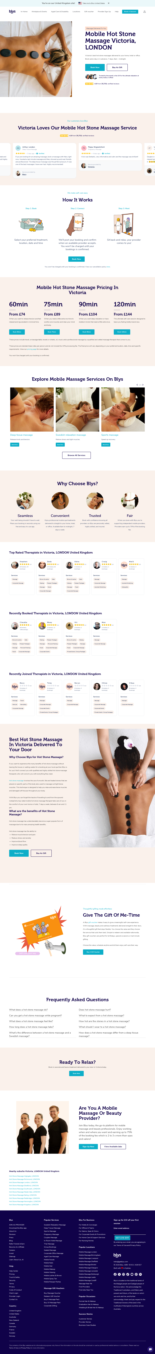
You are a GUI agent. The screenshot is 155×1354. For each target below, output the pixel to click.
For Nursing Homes (86, 1241)
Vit (75, 622)
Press (11, 1237)
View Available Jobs (113, 1146)
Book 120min (122, 332)
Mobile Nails (48, 1263)
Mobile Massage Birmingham (89, 1255)
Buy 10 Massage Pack (52, 1302)
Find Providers (84, 1287)
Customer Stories (85, 1319)
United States (14, 1314)
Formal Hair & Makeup (87, 1301)
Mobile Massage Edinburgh (89, 1274)
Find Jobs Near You (86, 1290)
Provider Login (14, 1296)
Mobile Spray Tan (50, 1279)
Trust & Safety (14, 1277)
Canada (12, 1323)
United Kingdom (15, 1311)
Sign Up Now (88, 1146)
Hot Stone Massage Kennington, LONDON (25, 1201)
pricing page (31, 349)
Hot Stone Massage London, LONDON (23, 1182)
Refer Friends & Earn (17, 1244)
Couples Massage (50, 1237)
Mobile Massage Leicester (88, 1271)
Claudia (23, 622)
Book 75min (52, 332)
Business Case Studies (87, 1325)
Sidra (76, 562)
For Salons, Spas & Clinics (88, 1231)
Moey (49, 622)
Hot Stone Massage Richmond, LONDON (24, 1179)
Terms (11, 1283)
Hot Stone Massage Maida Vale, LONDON (24, 1192)
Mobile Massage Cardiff (87, 1280)
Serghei (91, 172)
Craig (104, 562)
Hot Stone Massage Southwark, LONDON (24, 1189)
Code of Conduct (15, 1290)
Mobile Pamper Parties (52, 1282)
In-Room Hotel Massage (53, 1241)
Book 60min (17, 332)
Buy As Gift (117, 67)
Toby (49, 683)
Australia (12, 1317)
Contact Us (13, 1299)
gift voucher (92, 922)
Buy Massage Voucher (52, 1293)
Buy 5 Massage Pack (51, 1299)
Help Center (13, 1271)
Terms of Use (122, 1245)
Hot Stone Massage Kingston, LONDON (24, 1204)
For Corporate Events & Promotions (92, 1234)
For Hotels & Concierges (88, 1225)
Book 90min (87, 332)
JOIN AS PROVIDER (16, 1225)
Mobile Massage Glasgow (88, 1268)
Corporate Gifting (50, 1306)
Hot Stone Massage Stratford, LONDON (24, 1185)
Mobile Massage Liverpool (88, 1258)
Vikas (131, 683)
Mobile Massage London (88, 1252)
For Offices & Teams (86, 1228)
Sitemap (12, 1256)
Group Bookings (50, 1247)
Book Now (94, 67)
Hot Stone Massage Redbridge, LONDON (24, 1198)
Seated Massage (50, 1250)
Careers (12, 1250)
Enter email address (121, 1228)
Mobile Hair (48, 1266)
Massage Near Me (85, 1283)
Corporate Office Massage (53, 1253)
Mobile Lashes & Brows (53, 1275)
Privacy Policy (135, 1245)
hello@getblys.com (121, 1262)
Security (12, 1280)
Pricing (11, 1274)
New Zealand (14, 1320)
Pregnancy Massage (51, 1234)
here (108, 267)
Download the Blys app (17, 1228)
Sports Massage (50, 1231)
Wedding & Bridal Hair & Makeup (91, 1307)
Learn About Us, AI (16, 1260)
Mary (22, 683)
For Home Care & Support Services (92, 1237)
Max (104, 622)
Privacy (12, 1287)
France (11, 1330)
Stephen (23, 562)
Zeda (49, 562)
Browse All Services (76, 455)
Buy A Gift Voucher (93, 952)
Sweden (12, 1333)
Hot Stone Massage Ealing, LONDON (23, 1195)
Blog (11, 1241)
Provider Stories (85, 1322)
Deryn (77, 683)
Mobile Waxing (49, 1272)
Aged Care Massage (51, 1256)
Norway (12, 1336)
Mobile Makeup (49, 1269)
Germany (12, 1326)
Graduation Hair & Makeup (89, 1304)
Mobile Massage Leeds (87, 1277)
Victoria (25, 167)
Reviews (12, 1234)
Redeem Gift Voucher (52, 1296)
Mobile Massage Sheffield (88, 1261)
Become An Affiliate (16, 1247)
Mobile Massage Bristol (87, 1264)
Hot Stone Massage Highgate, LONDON (24, 1176)
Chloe (104, 683)
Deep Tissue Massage (52, 1228)
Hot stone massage (16, 780)
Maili (131, 562)
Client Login (13, 1293)
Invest (11, 1253)
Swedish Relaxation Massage (55, 1225)
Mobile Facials (49, 1260)
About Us (12, 1231)
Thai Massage (49, 1244)
